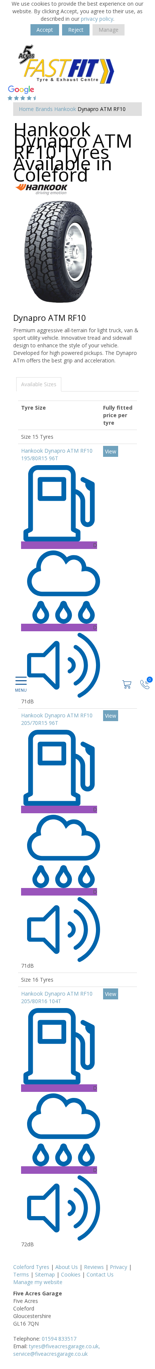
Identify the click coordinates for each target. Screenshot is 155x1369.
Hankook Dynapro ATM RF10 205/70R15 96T (57, 719)
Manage (109, 29)
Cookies (71, 1274)
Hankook (65, 109)
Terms (21, 1274)
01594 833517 (59, 1338)
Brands (44, 109)
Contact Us (100, 1274)
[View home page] (69, 63)
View (110, 451)
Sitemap (45, 1274)
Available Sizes (38, 384)
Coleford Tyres (31, 1266)
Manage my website (37, 1282)
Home (26, 109)
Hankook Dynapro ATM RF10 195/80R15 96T (57, 454)
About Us (66, 1266)
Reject (76, 29)
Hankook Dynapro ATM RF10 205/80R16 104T (57, 997)
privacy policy (97, 18)
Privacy (118, 1266)
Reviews (94, 1266)
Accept (44, 29)
